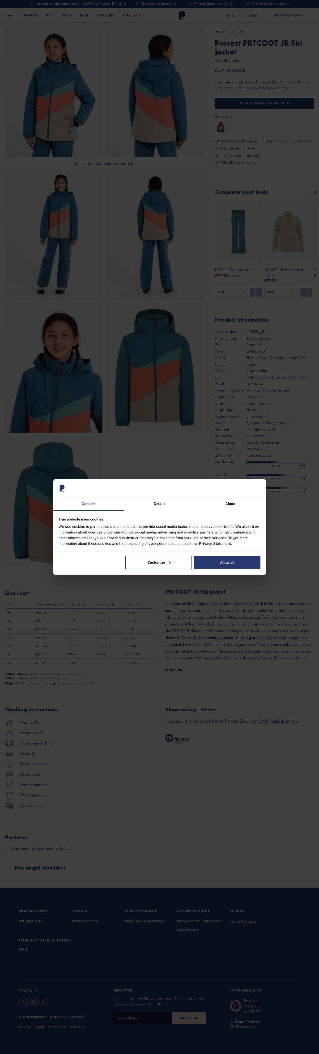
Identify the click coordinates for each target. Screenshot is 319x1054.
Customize (156, 562)
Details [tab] (159, 504)
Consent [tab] (89, 504)
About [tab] (230, 504)
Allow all (227, 562)
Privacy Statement (215, 544)
